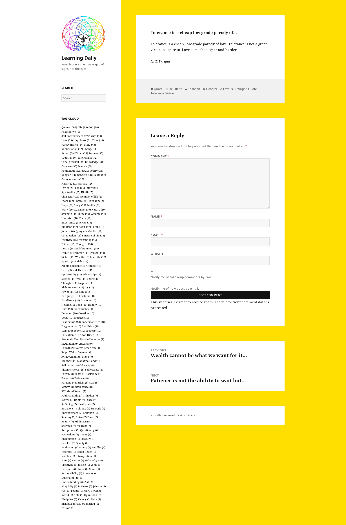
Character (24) (70, 196)
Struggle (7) (98, 408)
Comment (160, 156)
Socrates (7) (68, 425)
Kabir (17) (85, 227)
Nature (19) (99, 209)
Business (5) (85, 486)
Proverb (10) (93, 330)
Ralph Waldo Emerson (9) (76, 352)
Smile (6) (94, 469)
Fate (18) (86, 222)
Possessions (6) (70, 434)
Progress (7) (83, 425)
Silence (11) (68, 278)
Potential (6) (68, 451)
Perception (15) (87, 240)
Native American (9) (87, 348)
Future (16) (98, 227)
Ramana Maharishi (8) (74, 382)
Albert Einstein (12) (73, 265)
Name (156, 216)
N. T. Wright (239, 89)
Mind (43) (90, 144)
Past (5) (65, 490)
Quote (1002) (69, 127)
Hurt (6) (66, 460)
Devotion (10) (69, 313)
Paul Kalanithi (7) (71, 395)
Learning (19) (82, 209)
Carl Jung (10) (69, 296)
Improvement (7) (71, 413)
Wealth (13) (82, 257)
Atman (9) (67, 339)
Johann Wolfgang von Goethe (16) (81, 231)
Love (226, 89)
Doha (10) (81, 304)
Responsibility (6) (71, 473)
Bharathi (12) (98, 257)
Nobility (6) (68, 456)
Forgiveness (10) (71, 326)
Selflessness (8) (94, 369)
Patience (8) (81, 378)
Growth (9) (68, 348)
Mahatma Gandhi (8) (89, 361)
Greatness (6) (69, 469)
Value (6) (96, 464)
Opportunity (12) (71, 274)
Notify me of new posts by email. (175, 289)
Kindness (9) (68, 361)
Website (157, 254)
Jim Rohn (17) (69, 227)
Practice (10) (81, 317)
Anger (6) (85, 434)
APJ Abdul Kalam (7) (73, 391)
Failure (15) (68, 244)
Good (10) (67, 317)
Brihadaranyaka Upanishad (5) (80, 503)
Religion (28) (69, 175)
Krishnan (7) (90, 413)
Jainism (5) (99, 486)
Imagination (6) (70, 438)
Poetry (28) (96, 170)
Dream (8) (67, 374)
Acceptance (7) (70, 430)
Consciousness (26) (72, 179)
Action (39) (68, 153)
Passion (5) (67, 508)
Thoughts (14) (84, 244)
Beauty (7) (67, 421)
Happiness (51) (83, 140)
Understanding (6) (72, 482)
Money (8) (67, 387)
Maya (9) (87, 356)
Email (157, 235)
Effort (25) (92, 188)
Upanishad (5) (92, 495)
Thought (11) (69, 283)
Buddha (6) (98, 447)
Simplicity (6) (69, 486)
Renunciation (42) (72, 149)
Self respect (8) (70, 365)
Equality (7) (68, 408)
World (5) (67, 495)
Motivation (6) (69, 447)
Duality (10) (95, 304)
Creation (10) (86, 313)
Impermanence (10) (93, 322)
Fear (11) (92, 278)
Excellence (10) (70, 300)
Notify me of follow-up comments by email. (182, 277)
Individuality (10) (84, 309)
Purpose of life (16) (93, 235)
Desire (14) (68, 248)
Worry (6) (85, 447)
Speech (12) (68, 261)
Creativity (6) (69, 464)
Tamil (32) (67, 162)
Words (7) (67, 400)
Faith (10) (67, 309)
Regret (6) (78, 460)
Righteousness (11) (72, 287)
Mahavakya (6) (94, 460)
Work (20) (67, 209)
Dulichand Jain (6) (72, 477)
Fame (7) (92, 417)
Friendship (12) (92, 274)
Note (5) (78, 495)
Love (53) (67, 140)
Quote (158, 89)
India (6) (83, 469)
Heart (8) (78, 369)
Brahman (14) (81, 252)
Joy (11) (89, 287)
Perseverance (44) (72, 144)
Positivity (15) (69, 240)
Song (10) (67, 330)
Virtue (169, 93)
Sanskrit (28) (85, 175)
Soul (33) (66, 157)
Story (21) (80, 205)
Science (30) (85, 166)
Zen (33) (78, 157)
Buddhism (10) (90, 326)
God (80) (93, 127)
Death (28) (99, 175)
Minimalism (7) (84, 421)
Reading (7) (68, 417)
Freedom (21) (97, 201)
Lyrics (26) (67, 188)
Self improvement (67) (75, 136)
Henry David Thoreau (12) (77, 270)
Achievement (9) (71, 356)
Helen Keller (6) (86, 451)
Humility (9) (81, 339)
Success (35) (96, 153)
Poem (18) (85, 218)
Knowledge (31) (94, 162)
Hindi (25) (87, 192)
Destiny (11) (82, 291)
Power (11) (68, 291)
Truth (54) (95, 136)
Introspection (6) (86, 456)
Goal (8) (93, 382)
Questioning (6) (89, 430)
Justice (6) (84, 464)
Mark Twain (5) (93, 490)
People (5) (77, 490)
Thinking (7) (90, 395)
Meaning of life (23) (91, 196)
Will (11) (81, 278)
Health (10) (68, 304)
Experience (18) (71, 222)
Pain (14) (66, 252)
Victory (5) (84, 499)
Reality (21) (93, 205)
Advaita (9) (86, 343)
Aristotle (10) (88, 300)
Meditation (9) (70, 343)
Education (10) (70, 335)
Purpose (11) (85, 283)
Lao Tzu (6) (68, 443)
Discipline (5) (69, 499)
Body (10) (79, 330)
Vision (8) (67, 369)
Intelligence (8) (83, 387)
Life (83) (83, 127)
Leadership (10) (71, 322)
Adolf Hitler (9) (89, 335)
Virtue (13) (67, 257)
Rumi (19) (84, 214)
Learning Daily (78, 57)
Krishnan (194, 89)
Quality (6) (82, 443)
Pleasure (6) (88, 438)
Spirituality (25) (70, 192)
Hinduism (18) (70, 218)
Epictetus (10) (87, 296)
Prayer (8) (67, 378)
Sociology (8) (93, 374)
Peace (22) (67, 201)
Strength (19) (69, 214)
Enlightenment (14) (87, 248)
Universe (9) (96, 339)
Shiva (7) (81, 417)
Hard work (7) (86, 404)
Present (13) (97, 252)
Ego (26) (80, 188)
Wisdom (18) (98, 214)
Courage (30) (69, 166)
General (211, 89)
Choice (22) (81, 201)
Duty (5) (96, 499)
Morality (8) (87, 365)
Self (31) (79, 162)
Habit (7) (79, 400)
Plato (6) (89, 482)
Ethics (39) (81, 153)
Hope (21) (67, 205)
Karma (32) (90, 157)
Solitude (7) (83, 408)
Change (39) (91, 149)
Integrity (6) (90, 473)
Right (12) (82, 261)
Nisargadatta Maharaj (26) (77, 183)
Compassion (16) (71, 235)
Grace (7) (91, 400)
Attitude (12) (93, 265)
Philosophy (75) (70, 131)
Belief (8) (79, 374)
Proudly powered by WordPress (173, 415)
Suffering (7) (69, 404)
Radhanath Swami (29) (75, 170)
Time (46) (98, 140)
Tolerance (157, 93)
